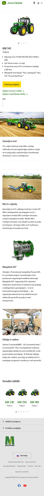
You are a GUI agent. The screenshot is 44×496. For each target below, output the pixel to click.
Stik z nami (38, 466)
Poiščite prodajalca (11, 84)
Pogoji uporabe (21, 466)
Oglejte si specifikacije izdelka (13, 94)
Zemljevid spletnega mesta (16, 462)
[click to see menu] (41, 3)
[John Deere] (13, 3)
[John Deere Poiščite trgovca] (34, 3)
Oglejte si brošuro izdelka (12, 91)
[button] (19, 485)
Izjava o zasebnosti (30, 462)
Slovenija (23, 455)
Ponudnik (30, 466)
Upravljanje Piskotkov (9, 466)
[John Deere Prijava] (38, 3)
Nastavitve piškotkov (22, 472)
